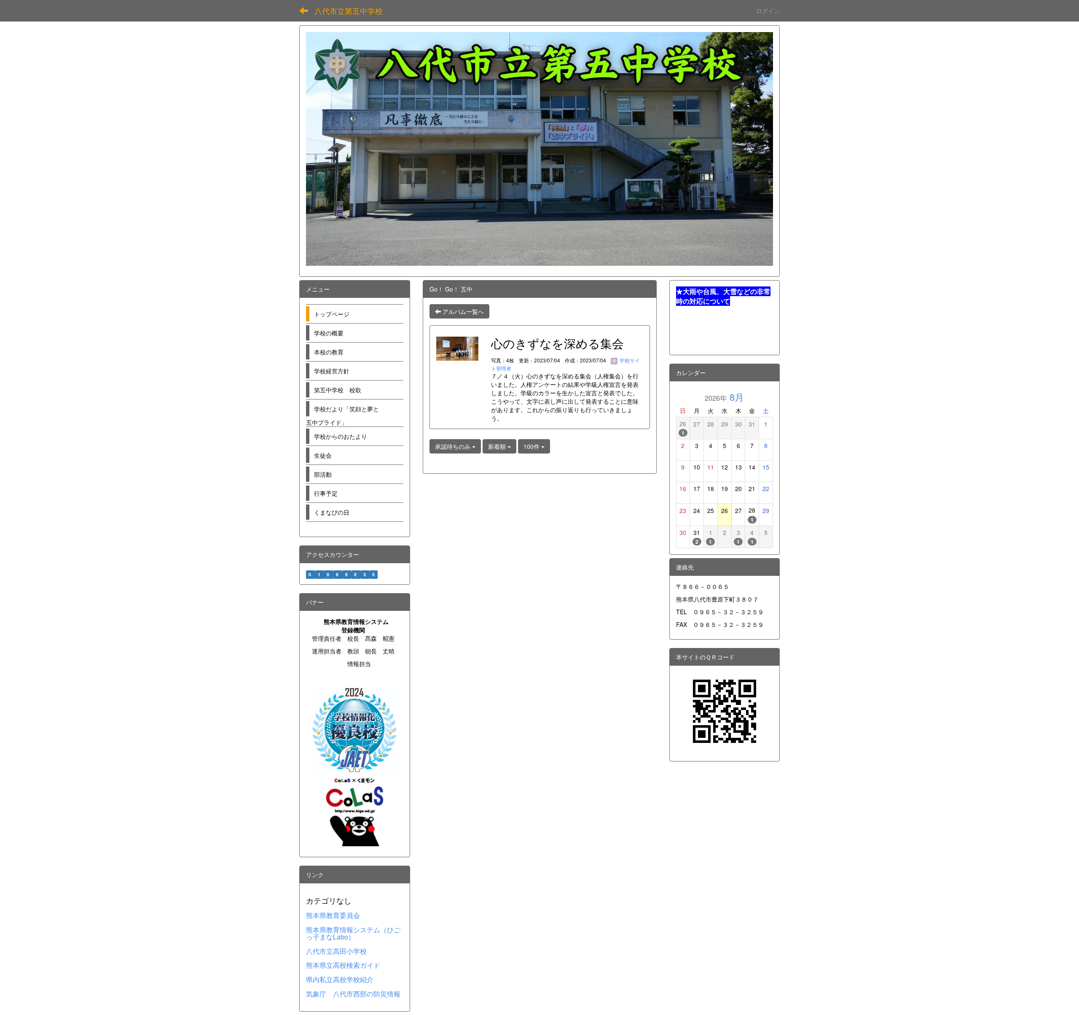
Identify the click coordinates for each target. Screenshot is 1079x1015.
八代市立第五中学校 (348, 10)
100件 (532, 446)
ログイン (768, 10)
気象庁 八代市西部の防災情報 (353, 994)
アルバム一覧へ (462, 311)
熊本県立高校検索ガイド (343, 965)
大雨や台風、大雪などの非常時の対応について (723, 296)
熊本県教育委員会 (333, 915)
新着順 (497, 446)
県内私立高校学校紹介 (339, 979)
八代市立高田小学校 (336, 951)
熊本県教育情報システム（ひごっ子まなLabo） (353, 933)
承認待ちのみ (453, 446)
